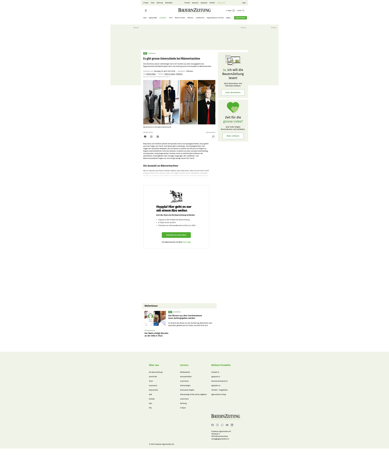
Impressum (153, 385)
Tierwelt (187, 3)
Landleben (163, 18)
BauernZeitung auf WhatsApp (222, 425)
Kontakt (152, 399)
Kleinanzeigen (185, 385)
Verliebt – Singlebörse (219, 390)
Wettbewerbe (185, 372)
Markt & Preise (180, 18)
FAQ (150, 408)
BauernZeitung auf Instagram (217, 425)
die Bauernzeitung (155, 372)
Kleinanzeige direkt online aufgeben (193, 394)
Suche (239, 10)
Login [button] (244, 3)
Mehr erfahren (233, 136)
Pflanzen (190, 18)
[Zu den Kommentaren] (213, 136)
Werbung (160, 3)
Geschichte (153, 377)
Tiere (170, 18)
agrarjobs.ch (215, 385)
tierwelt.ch (215, 372)
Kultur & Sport (170, 74)
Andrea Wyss (151, 74)
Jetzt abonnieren (232, 92)
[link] (191, 316)
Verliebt (212, 3)
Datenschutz (153, 390)
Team (152, 3)
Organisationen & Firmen (215, 18)
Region (228, 18)
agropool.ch (215, 377)
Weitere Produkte (221, 365)
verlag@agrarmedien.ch (220, 439)
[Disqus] (179, 275)
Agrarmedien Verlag (218, 394)
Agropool (195, 3)
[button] (145, 10)
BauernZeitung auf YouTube (227, 425)
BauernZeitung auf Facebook (212, 425)
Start (144, 18)
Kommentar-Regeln (187, 390)
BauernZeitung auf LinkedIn (232, 425)
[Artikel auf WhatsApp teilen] (151, 136)
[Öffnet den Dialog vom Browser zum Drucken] (158, 136)
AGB (150, 394)
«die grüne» (221, 3)
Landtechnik (200, 18)
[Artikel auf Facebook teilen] (145, 136)
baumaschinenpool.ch (219, 381)
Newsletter (169, 3)
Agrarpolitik (153, 18)
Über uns (154, 365)
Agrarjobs (204, 3)
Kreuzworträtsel (186, 377)
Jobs (150, 403)
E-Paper (146, 3)
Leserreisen (184, 381)
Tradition (179, 74)
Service (184, 365)
